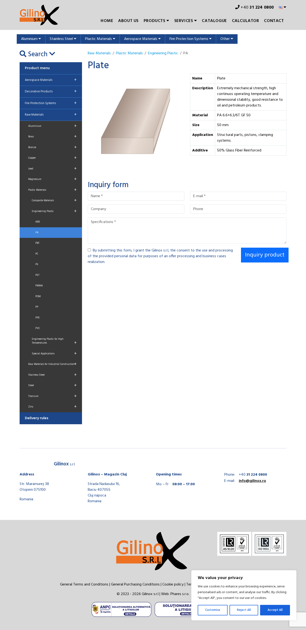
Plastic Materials (99, 39)
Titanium (52, 396)
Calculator (245, 20)
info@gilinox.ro (252, 481)
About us (128, 20)
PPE (37, 318)
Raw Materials (51, 114)
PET (37, 275)
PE (36, 264)
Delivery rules (36, 418)
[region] (243, 595)
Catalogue (214, 20)
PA (36, 232)
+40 (257, 7)
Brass (52, 136)
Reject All (244, 610)
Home (107, 20)
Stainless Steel (62, 39)
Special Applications (54, 353)
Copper (52, 158)
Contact (274, 20)
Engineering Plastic (54, 211)
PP (36, 307)
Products (155, 20)
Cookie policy (173, 584)
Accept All (275, 610)
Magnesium (52, 179)
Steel (52, 385)
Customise (212, 610)
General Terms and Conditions (84, 584)
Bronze (52, 147)
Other (225, 39)
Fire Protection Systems (189, 39)
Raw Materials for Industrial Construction (52, 364)
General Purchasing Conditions (135, 584)
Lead (52, 169)
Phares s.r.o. (179, 594)
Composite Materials (54, 200)
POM (38, 296)
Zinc (52, 407)
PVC (37, 328)
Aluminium (29, 39)
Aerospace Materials (141, 39)
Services (184, 20)
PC (36, 254)
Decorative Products (51, 91)
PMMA (39, 286)
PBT (37, 243)
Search (37, 54)
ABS (37, 222)
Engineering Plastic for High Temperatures (54, 342)
